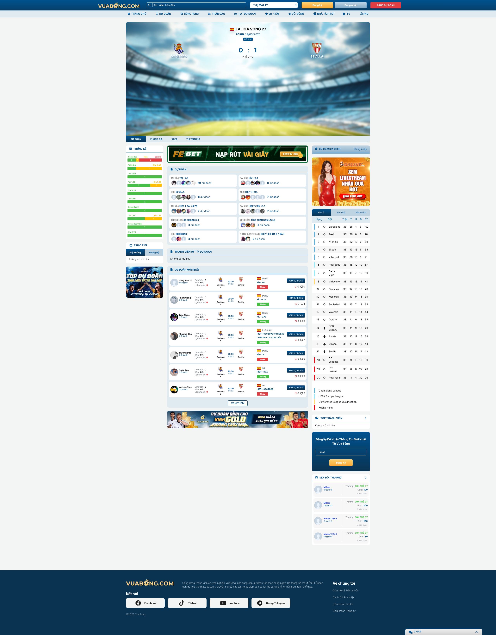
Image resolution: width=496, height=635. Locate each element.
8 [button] (361, 257)
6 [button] (361, 226)
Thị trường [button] (135, 252)
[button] (203, 180)
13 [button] (356, 249)
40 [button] (366, 328)
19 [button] (351, 249)
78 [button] (366, 234)
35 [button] (366, 296)
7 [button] (355, 273)
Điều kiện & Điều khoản (345, 590)
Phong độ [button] (154, 252)
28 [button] (351, 226)
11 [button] (351, 312)
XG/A (174, 139)
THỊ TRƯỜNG (193, 139)
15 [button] (360, 273)
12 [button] (356, 264)
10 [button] (356, 241)
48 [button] (366, 289)
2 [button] (304, 340)
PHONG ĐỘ (156, 139)
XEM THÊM (237, 403)
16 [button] (351, 264)
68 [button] (366, 241)
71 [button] (366, 257)
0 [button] (298, 286)
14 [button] (360, 312)
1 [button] (304, 303)
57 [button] (366, 264)
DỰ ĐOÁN (136, 139)
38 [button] (344, 226)
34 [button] (366, 319)
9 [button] (356, 296)
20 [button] (351, 257)
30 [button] (360, 377)
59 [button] (366, 273)
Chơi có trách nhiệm (344, 597)
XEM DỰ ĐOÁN (296, 281)
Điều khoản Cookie (343, 604)
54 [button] (366, 249)
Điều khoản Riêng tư (344, 610)
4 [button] (356, 226)
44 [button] (366, 312)
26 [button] (351, 234)
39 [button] (366, 360)
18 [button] (360, 304)
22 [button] (351, 241)
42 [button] (366, 351)
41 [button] (366, 281)
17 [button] (360, 351)
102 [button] (366, 226)
